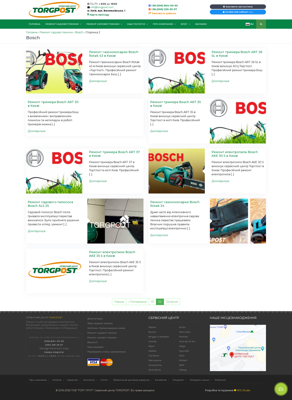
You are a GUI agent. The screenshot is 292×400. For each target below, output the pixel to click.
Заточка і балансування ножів (106, 328)
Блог (184, 24)
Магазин (201, 24)
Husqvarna (155, 365)
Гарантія (72, 380)
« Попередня (137, 301)
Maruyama (155, 360)
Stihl (181, 365)
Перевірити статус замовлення (106, 351)
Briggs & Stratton (159, 336)
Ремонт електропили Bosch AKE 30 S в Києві (235, 154)
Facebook (161, 380)
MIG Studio (243, 390)
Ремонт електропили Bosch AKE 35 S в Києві (112, 254)
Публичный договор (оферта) (131, 380)
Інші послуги (136, 24)
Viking (183, 369)
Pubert (183, 360)
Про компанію (163, 24)
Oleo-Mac (185, 332)
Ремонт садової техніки (62, 24)
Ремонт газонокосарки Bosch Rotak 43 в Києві (113, 54)
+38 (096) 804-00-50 (164, 5)
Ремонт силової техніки (103, 24)
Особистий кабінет (238, 11)
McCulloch (155, 369)
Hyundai (184, 350)
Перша (119, 301)
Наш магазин (95, 347)
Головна (34, 24)
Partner (183, 336)
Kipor (152, 346)
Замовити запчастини (239, 6)
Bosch (152, 332)
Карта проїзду (99, 14)
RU (252, 24)
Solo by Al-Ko (187, 341)
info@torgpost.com (102, 7)
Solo (181, 355)
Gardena (154, 355)
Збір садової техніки (100, 323)
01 (152, 301)
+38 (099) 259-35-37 (164, 9)
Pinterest (220, 380)
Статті (104, 380)
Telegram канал (199, 380)
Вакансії (92, 342)
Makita (152, 350)
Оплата (57, 380)
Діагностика (95, 318)
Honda (152, 341)
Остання (172, 301)
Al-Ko (182, 327)
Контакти (89, 380)
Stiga (182, 346)
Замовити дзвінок (163, 13)
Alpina (152, 327)
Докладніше (98, 81)
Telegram (178, 380)
